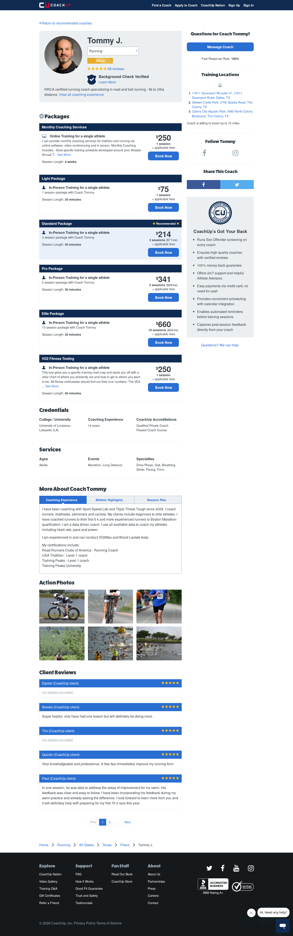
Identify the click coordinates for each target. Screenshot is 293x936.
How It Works (85, 881)
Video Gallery (48, 881)
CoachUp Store (122, 881)
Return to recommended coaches (66, 23)
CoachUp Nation (213, 5)
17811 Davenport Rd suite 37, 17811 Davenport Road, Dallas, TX (217, 95)
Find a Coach (161, 5)
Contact (153, 903)
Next (127, 822)
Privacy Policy (84, 923)
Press (152, 888)
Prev (93, 822)
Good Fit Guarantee (89, 888)
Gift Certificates (49, 895)
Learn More (107, 82)
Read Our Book (122, 874)
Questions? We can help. (220, 345)
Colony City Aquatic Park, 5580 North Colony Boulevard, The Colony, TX (222, 113)
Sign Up (234, 5)
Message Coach (220, 46)
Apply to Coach (186, 5)
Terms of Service (109, 923)
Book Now (163, 155)
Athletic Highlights (109, 500)
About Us (154, 874)
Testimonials (84, 903)
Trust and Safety (87, 895)
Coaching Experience (61, 500)
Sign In (248, 5)
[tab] (63, 500)
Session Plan (156, 500)
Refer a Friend (49, 903)
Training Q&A (48, 888)
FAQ (79, 874)
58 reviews (116, 68)
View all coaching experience (81, 94)
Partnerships (156, 881)
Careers (153, 895)
